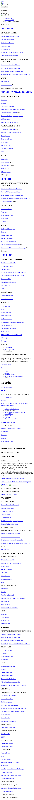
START (7, 371)
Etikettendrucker (6, 49)
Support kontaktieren (7, 238)
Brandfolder (4, 159)
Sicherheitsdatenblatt (7, 215)
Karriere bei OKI (6, 279)
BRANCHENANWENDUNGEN (16, 92)
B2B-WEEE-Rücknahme (8, 241)
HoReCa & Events (6, 139)
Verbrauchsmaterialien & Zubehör (11, 189)
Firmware (4, 212)
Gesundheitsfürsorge (7, 148)
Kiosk (2, 152)
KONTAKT (8, 18)
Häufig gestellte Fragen (8, 229)
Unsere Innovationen (7, 299)
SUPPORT (6, 179)
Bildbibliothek (5, 766)
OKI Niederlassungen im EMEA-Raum (12, 275)
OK (2, 368)
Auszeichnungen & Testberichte (10, 762)
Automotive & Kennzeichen (9, 122)
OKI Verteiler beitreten (7, 325)
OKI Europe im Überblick (8, 263)
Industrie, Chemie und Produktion (11, 132)
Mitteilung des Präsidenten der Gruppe (12, 322)
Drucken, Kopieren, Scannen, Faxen (12, 116)
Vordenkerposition (6, 319)
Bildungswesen (5, 136)
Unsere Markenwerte (7, 295)
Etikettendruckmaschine (8, 129)
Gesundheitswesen (6, 579)
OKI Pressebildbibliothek (8, 328)
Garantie (3, 232)
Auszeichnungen (6, 316)
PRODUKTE (7, 28)
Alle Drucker (5, 82)
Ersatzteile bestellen (6, 201)
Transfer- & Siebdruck (7, 106)
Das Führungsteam (6, 702)
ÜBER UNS (6, 255)
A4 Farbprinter (5, 119)
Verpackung (4, 100)
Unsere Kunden (5, 269)
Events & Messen (6, 759)
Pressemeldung (5, 306)
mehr (2, 288)
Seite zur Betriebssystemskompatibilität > (13, 478)
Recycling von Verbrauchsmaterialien (12, 71)
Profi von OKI (5, 168)
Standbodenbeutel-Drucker (9, 112)
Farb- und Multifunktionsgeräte (10, 36)
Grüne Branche (5, 145)
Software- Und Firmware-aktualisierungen (13, 248)
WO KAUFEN (9, 20)
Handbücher (4, 218)
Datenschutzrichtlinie (7, 778)
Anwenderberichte (6, 85)
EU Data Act (4, 221)
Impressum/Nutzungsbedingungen (11, 775)
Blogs (2, 309)
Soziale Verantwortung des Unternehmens (13, 272)
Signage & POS (5, 601)
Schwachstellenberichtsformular (10, 245)
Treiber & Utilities (6, 209)
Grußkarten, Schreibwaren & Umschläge (13, 109)
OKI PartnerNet (5, 285)
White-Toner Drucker (7, 43)
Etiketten (3, 103)
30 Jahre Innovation (7, 266)
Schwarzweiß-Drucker (7, 40)
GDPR (3, 737)
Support (7, 373)
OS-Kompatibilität (6, 235)
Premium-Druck (5, 165)
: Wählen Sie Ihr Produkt (14, 404)
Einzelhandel (4, 142)
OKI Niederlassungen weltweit (10, 705)
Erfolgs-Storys (5, 162)
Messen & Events (6, 312)
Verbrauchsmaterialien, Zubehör (10, 65)
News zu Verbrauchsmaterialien (10, 68)
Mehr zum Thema (6, 365)
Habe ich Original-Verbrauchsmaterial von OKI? (15, 74)
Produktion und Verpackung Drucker (12, 52)
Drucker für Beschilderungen (9, 55)
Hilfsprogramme (5, 172)
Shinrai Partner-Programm (8, 282)
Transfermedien (5, 46)
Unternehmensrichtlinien (8, 727)
